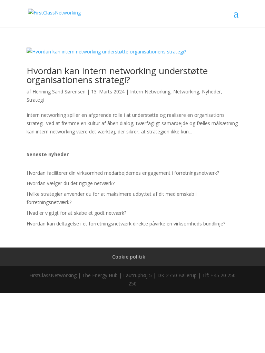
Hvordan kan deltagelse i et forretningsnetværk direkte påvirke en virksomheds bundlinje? (126, 223)
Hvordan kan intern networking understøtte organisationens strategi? (117, 75)
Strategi (35, 100)
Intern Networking (150, 91)
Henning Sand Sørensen (59, 91)
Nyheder (211, 91)
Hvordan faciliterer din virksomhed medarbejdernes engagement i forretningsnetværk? (123, 173)
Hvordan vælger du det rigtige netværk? (71, 183)
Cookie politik (128, 256)
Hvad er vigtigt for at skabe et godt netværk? (76, 213)
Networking (186, 91)
